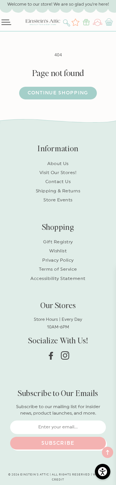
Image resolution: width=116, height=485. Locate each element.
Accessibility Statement (57, 278)
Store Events (58, 200)
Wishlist (58, 251)
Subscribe (57, 443)
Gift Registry (58, 242)
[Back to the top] (107, 452)
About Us (58, 163)
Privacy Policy (58, 260)
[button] (67, 22)
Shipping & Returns (58, 191)
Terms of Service (58, 269)
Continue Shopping (58, 92)
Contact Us (58, 181)
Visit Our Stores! (58, 172)
